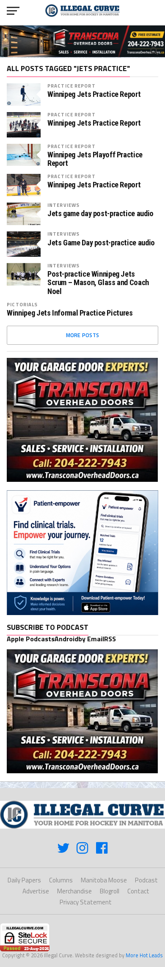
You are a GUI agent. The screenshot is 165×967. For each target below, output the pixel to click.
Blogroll (109, 891)
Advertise (35, 891)
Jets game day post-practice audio (100, 213)
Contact (138, 891)
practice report (71, 85)
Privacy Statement (86, 902)
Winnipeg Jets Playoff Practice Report (95, 159)
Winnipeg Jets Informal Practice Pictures (69, 313)
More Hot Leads (144, 955)
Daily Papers (24, 880)
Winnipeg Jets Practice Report (93, 94)
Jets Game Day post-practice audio (101, 243)
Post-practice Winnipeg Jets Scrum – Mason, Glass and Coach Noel (98, 282)
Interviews (63, 205)
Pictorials (22, 304)
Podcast (146, 880)
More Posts (82, 335)
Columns (61, 880)
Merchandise (74, 891)
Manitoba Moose (104, 880)
